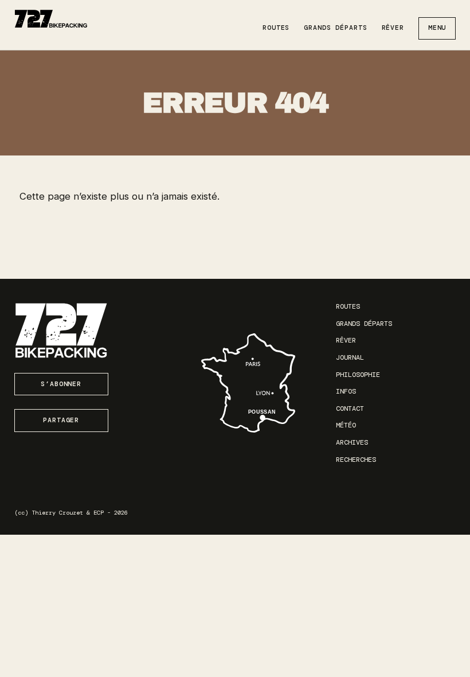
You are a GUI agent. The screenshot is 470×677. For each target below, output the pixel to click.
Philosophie (358, 374)
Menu (437, 28)
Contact (350, 408)
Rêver (393, 28)
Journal (350, 357)
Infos (346, 391)
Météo (346, 425)
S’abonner (61, 384)
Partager (61, 420)
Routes (276, 28)
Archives (352, 442)
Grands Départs (335, 28)
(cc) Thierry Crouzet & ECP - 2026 (71, 512)
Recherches (356, 459)
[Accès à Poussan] (248, 383)
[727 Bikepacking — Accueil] (51, 18)
